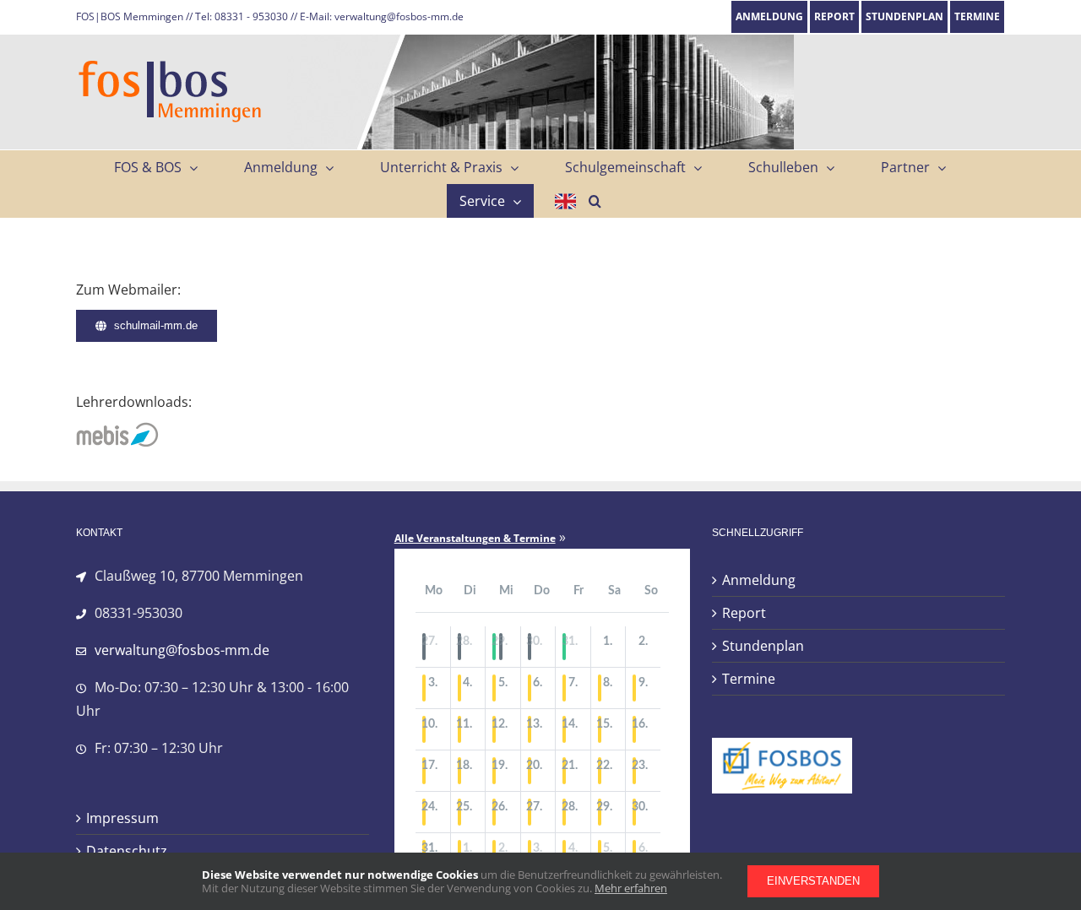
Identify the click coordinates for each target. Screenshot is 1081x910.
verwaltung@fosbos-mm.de (182, 650)
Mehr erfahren (631, 888)
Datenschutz (126, 851)
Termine (748, 678)
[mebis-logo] (118, 429)
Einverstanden (813, 881)
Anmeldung (759, 580)
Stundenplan (763, 645)
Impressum (122, 818)
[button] (595, 201)
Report (744, 613)
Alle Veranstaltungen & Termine (475, 539)
